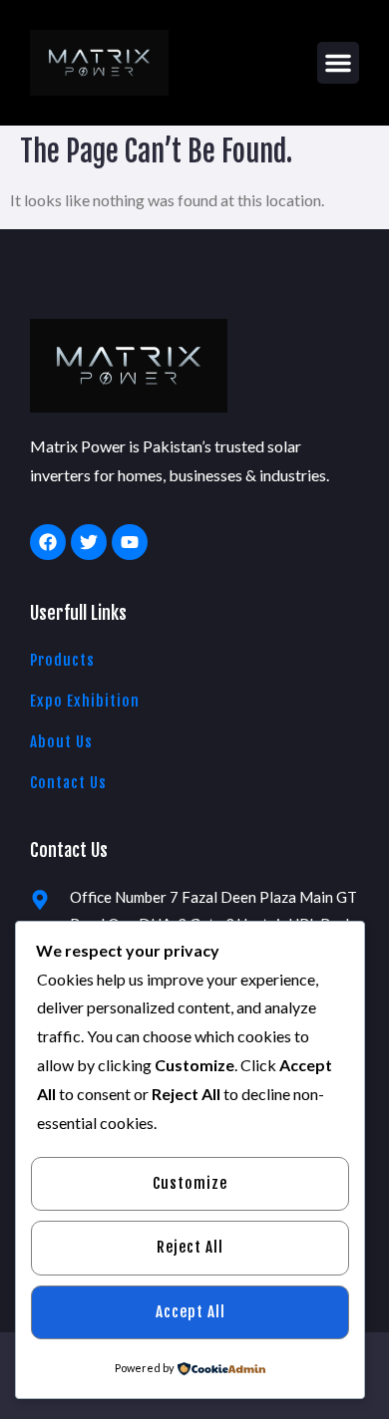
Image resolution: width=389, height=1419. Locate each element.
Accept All (190, 1311)
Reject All (190, 1247)
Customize (190, 1183)
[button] (338, 63)
